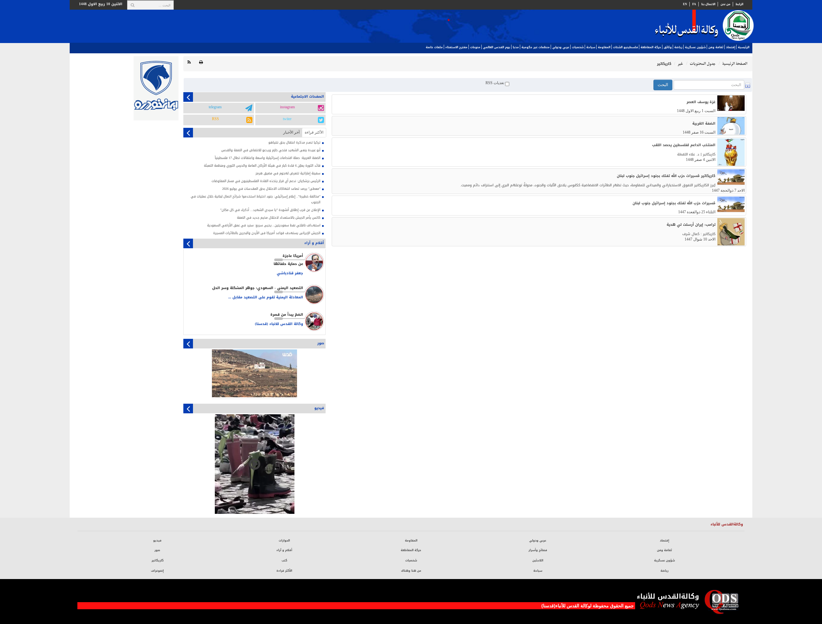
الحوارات (284, 540)
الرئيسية (743, 47)
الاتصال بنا (708, 4)
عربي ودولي (560, 47)
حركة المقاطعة (651, 47)
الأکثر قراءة (314, 132)
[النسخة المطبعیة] (201, 62)
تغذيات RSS (495, 83)
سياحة (590, 47)
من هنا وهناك (411, 571)
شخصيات (578, 47)
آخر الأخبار (291, 132)
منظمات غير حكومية (535, 47)
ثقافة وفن (715, 47)
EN (685, 4)
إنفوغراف (157, 571)
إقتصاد (730, 47)
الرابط (739, 4)
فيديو (157, 540)
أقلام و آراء (284, 550)
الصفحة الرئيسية (734, 63)
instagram (287, 107)
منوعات (475, 47)
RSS (215, 119)
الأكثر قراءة (284, 571)
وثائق (668, 47)
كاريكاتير (157, 560)
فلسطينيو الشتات (625, 47)
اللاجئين (537, 560)
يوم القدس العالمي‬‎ (496, 47)
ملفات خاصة (434, 47)
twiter (287, 119)
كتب (284, 560)
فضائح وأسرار (538, 550)
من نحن (725, 4)
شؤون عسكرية (695, 47)
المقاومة (604, 47)
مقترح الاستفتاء (456, 47)
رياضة (678, 47)
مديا (516, 47)
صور (157, 550)
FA (694, 4)
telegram (215, 107)
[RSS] (189, 62)
